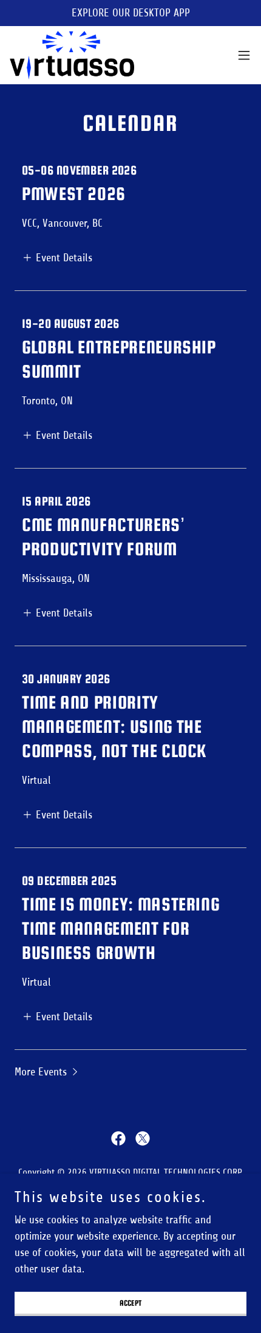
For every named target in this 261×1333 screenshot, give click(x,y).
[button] (244, 55)
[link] (72, 55)
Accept (131, 1303)
